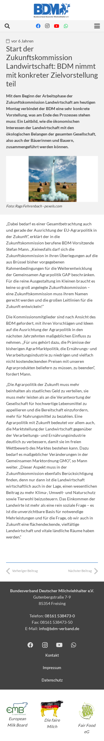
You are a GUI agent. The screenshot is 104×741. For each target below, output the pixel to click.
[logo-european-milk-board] (17, 709)
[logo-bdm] (52, 10)
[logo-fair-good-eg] (86, 711)
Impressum (52, 668)
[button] (7, 26)
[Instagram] (47, 26)
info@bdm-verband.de (59, 628)
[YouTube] (56, 26)
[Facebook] (38, 26)
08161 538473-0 (60, 615)
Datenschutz (52, 680)
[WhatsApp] (65, 26)
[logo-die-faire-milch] (52, 709)
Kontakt (52, 655)
